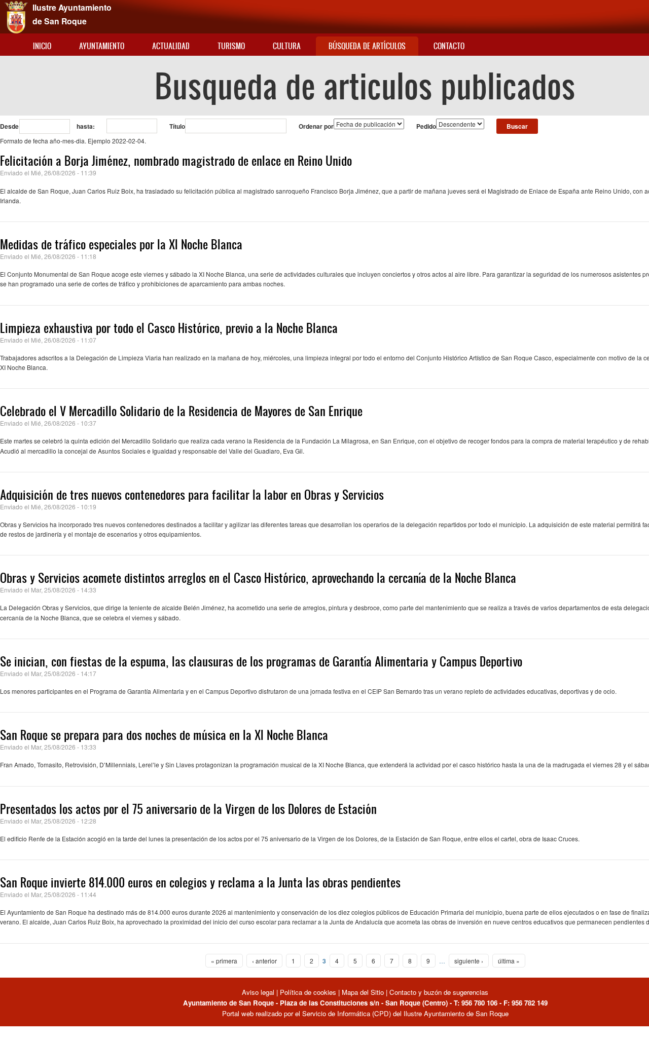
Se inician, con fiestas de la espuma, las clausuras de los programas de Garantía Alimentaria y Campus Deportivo (261, 661)
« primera (224, 960)
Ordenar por (316, 126)
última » (509, 960)
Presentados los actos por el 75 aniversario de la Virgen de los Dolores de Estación (188, 809)
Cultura (287, 46)
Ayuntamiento (101, 46)
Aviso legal (259, 992)
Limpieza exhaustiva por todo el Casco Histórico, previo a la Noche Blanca (169, 328)
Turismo (231, 46)
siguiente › (468, 960)
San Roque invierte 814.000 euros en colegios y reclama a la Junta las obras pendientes (200, 882)
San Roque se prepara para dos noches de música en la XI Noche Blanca (164, 735)
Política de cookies (308, 992)
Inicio (42, 46)
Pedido (426, 126)
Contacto (449, 46)
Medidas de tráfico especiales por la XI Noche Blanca (121, 244)
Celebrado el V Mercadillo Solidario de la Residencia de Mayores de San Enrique (181, 411)
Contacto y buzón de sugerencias (438, 992)
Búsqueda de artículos (367, 46)
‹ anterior (264, 960)
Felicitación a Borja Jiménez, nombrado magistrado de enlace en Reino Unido (176, 161)
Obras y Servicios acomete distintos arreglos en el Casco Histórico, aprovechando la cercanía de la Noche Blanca (258, 578)
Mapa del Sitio (363, 992)
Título (177, 126)
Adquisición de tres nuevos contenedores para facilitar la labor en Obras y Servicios (192, 495)
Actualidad (171, 46)
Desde (9, 126)
